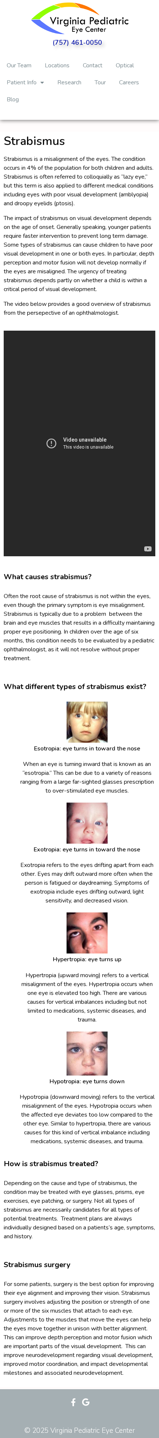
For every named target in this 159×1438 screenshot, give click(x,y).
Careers (129, 82)
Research (69, 82)
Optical (125, 65)
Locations (57, 65)
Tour (100, 82)
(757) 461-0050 (77, 42)
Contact (92, 65)
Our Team (19, 65)
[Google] (85, 1402)
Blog (13, 99)
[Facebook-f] (73, 1402)
